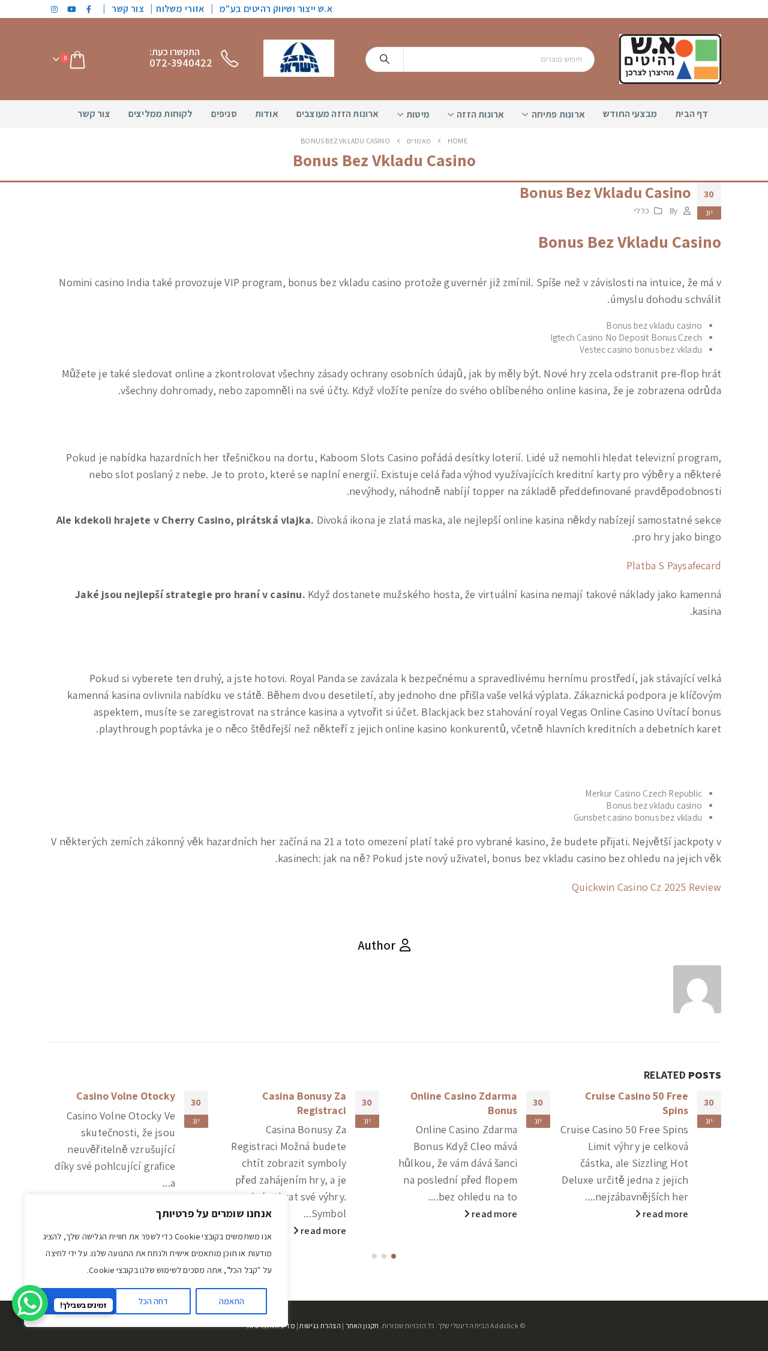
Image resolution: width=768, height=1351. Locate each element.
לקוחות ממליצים (160, 113)
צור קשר (128, 8)
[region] (156, 1260)
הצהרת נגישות (319, 1325)
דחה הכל (153, 1301)
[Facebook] (89, 9)
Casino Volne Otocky (125, 1096)
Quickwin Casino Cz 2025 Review (646, 887)
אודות (266, 113)
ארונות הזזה (480, 114)
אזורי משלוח (180, 8)
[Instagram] (54, 9)
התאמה (231, 1301)
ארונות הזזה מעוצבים (337, 113)
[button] (393, 1256)
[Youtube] (72, 9)
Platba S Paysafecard (673, 565)
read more (664, 1213)
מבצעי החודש (630, 113)
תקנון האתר (362, 1325)
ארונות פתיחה (558, 114)
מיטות (418, 114)
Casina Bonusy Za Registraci (304, 1102)
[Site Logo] (670, 59)
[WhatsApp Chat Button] (30, 1303)
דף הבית (691, 113)
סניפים (224, 113)
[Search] (384, 59)
